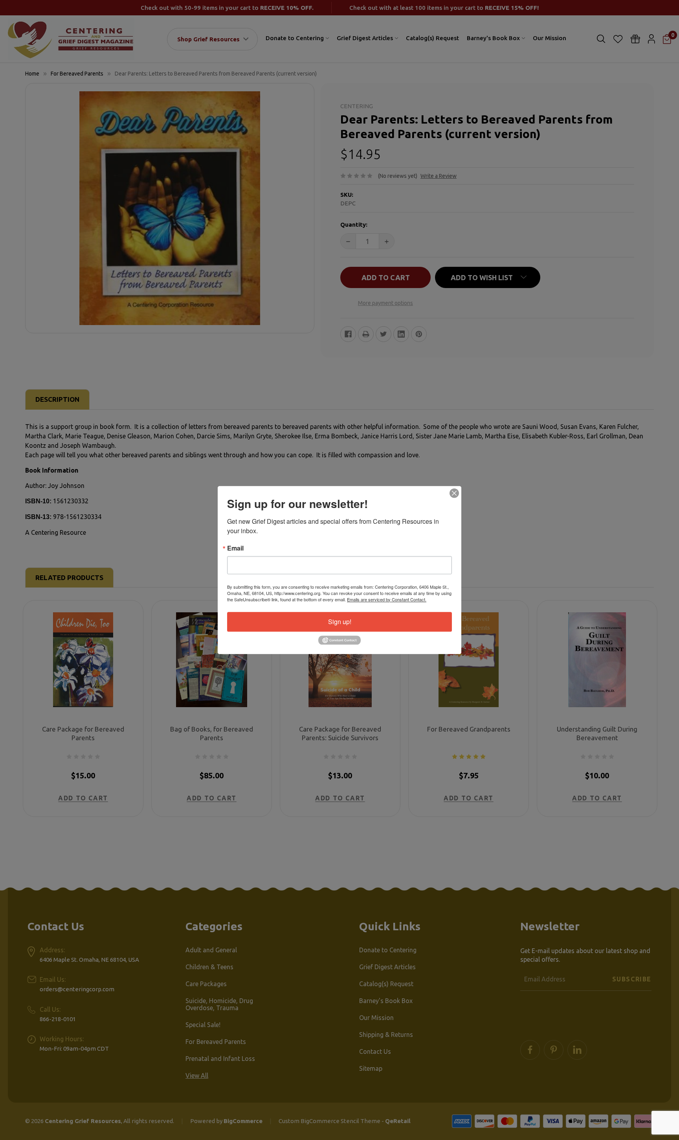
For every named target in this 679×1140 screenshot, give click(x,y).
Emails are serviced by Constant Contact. (386, 599)
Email (235, 548)
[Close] (454, 493)
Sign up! (339, 621)
